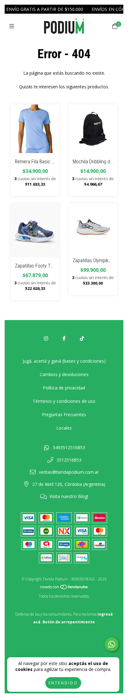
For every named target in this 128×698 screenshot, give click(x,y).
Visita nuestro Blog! (68, 496)
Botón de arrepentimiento (69, 622)
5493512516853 (69, 447)
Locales (64, 428)
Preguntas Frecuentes (64, 414)
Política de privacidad (64, 388)
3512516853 (69, 460)
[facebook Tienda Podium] (64, 338)
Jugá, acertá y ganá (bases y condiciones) (64, 361)
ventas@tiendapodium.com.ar (69, 472)
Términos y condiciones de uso (64, 401)
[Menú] (13, 26)
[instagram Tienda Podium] (46, 338)
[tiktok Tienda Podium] (82, 338)
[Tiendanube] (64, 588)
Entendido (63, 683)
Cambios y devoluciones (64, 374)
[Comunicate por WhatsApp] (112, 644)
